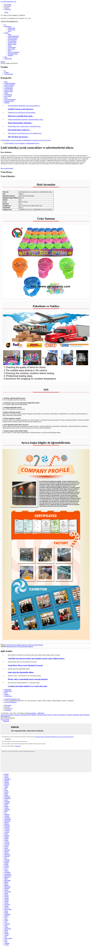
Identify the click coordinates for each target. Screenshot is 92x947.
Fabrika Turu (11, 29)
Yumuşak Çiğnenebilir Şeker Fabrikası (25, 715)
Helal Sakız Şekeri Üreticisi (44, 715)
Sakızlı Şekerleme (13, 37)
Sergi (9, 31)
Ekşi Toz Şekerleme (13, 52)
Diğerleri (10, 55)
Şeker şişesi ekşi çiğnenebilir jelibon (21, 672)
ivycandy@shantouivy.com (8, 1)
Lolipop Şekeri (12, 42)
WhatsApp (6, 721)
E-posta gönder (5, 719)
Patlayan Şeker (12, 44)
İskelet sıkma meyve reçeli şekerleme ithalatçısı (19, 646)
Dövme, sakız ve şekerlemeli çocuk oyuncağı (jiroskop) (28, 679)
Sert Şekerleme (12, 41)
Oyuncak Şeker (12, 39)
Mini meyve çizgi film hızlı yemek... (21, 116)
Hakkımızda (7, 26)
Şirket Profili (11, 28)
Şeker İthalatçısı (5, 716)
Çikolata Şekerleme (13, 36)
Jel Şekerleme (12, 47)
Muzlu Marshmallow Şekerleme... (20, 123)
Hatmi (9, 45)
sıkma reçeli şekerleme (7, 715)
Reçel (9, 50)
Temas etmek (8, 58)
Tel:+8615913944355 (10, 702)
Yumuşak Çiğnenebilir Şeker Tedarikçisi (78, 715)
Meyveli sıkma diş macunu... (18, 137)
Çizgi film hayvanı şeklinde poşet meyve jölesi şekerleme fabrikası (24, 645)
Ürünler (6, 33)
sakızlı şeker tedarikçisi (59, 715)
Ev (5, 25)
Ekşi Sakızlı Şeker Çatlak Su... (19, 130)
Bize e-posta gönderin (7, 168)
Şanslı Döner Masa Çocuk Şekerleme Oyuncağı (25, 665)
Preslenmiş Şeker (13, 54)
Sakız (9, 34)
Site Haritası (32, 713)
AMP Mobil (40, 713)
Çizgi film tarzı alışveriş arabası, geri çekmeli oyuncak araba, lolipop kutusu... (36, 658)
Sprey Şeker (11, 49)
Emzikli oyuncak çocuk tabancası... (21, 109)
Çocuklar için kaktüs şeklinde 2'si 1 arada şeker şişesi (27, 686)
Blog (5, 57)
